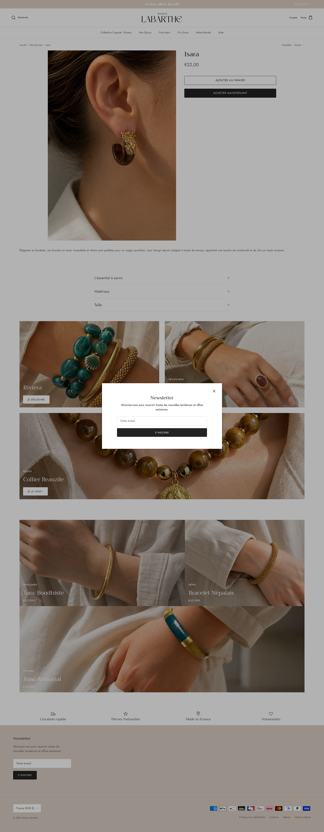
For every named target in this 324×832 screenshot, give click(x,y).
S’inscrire (162, 432)
